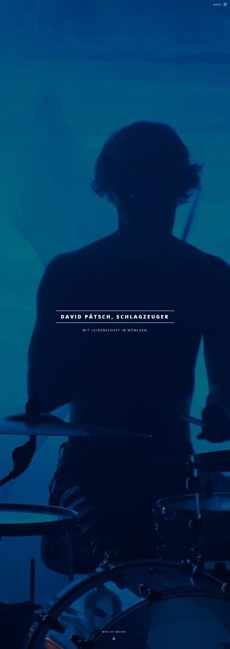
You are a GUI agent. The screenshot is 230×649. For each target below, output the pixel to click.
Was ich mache (114, 631)
